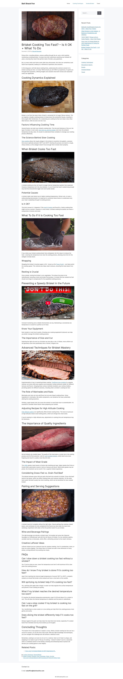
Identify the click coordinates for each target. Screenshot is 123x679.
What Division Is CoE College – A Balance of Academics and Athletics (90, 32)
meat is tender (48, 207)
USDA (26, 465)
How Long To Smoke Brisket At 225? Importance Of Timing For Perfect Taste (41, 657)
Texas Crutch (60, 264)
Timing (47, 656)
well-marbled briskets (51, 456)
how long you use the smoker (47, 130)
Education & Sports (86, 65)
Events (83, 67)
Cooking (29, 656)
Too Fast (52, 656)
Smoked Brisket (90, 3)
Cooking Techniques (78, 3)
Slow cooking (25, 141)
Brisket (25, 656)
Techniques (42, 656)
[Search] (99, 13)
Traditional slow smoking (59, 382)
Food (38, 656)
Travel (98, 3)
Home (68, 3)
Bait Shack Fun (28, 3)
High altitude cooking (28, 412)
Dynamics (34, 656)
